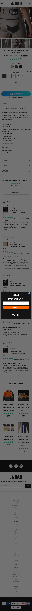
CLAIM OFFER (16, 307)
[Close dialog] (29, 293)
